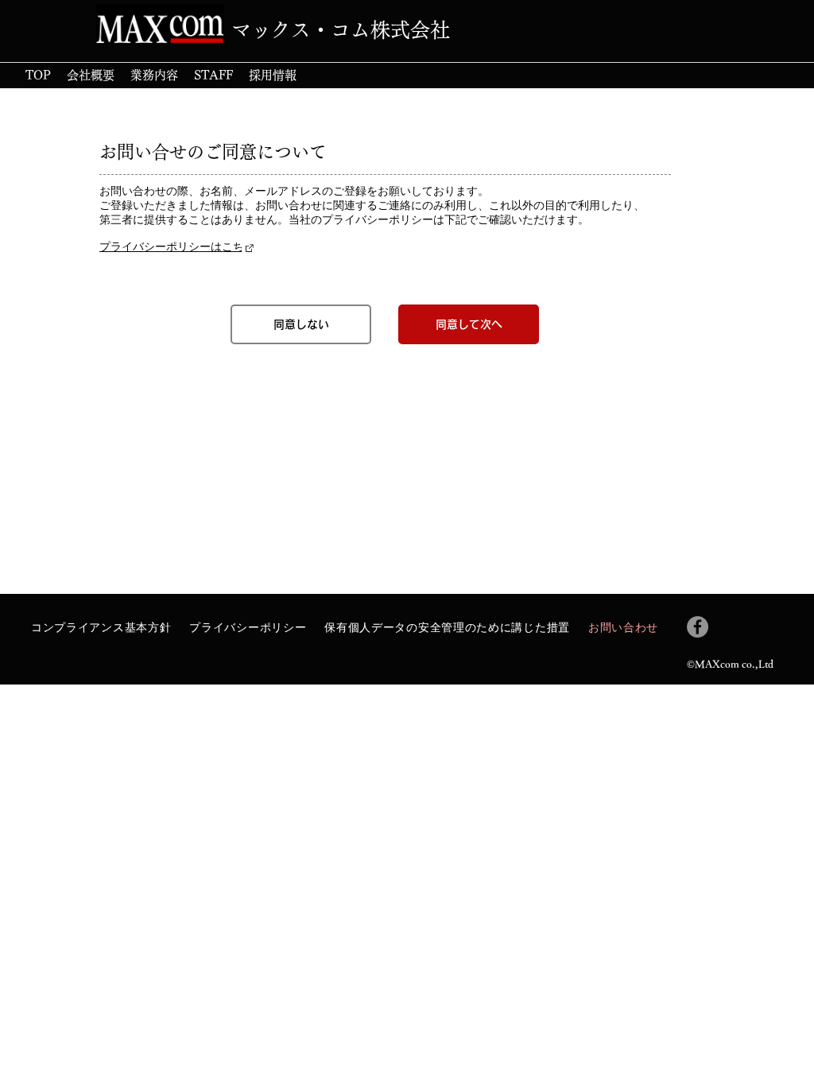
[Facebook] (697, 627)
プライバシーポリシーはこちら (177, 246)
